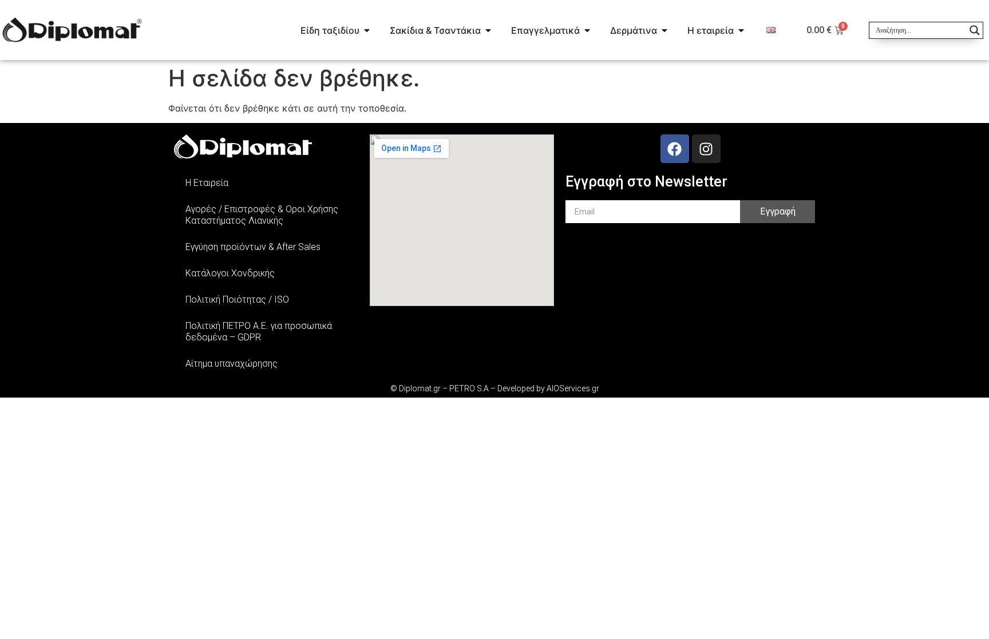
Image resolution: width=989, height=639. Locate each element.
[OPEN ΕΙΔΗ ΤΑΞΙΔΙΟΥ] (366, 30)
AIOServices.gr (573, 388)
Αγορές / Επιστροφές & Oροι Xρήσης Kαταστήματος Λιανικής (261, 215)
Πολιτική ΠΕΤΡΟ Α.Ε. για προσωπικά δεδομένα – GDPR (258, 331)
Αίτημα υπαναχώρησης (231, 363)
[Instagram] (706, 148)
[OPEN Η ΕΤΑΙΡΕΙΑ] (741, 30)
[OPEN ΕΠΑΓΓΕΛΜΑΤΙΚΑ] (587, 30)
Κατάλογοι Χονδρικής (230, 273)
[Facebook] (674, 148)
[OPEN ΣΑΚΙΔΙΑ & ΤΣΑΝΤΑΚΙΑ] (488, 30)
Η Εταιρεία (206, 182)
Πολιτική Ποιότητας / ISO (237, 299)
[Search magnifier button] (975, 30)
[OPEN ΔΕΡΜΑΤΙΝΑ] (664, 30)
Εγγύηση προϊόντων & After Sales (253, 246)
